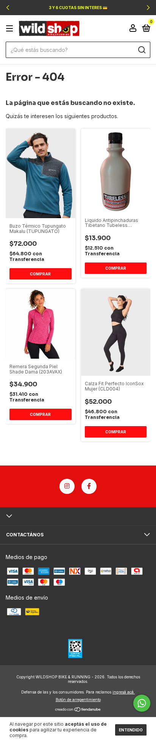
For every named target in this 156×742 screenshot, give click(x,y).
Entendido (131, 730)
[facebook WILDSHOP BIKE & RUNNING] (89, 486)
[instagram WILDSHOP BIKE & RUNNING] (67, 486)
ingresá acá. (123, 692)
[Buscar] (141, 50)
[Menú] (11, 28)
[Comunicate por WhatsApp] (141, 703)
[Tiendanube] (78, 710)
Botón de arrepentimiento (78, 699)
